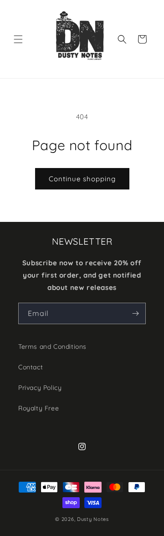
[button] (18, 39)
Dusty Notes (93, 519)
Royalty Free (38, 408)
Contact (30, 367)
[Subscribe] (135, 313)
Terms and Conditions (52, 346)
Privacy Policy (40, 388)
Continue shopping (82, 178)
